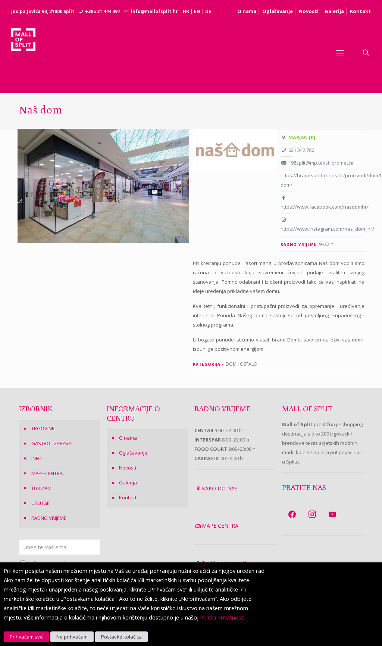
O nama (246, 11)
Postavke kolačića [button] (121, 636)
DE (208, 11)
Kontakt (360, 11)
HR (186, 11)
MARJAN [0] (301, 137)
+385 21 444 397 (102, 11)
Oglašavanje (277, 11)
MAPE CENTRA (47, 473)
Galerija (334, 11)
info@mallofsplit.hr (154, 11)
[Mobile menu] (340, 52)
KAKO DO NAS (220, 488)
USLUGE (40, 503)
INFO (36, 458)
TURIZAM (41, 488)
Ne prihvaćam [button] (72, 636)
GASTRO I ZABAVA (51, 443)
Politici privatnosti (222, 617)
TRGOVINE (42, 428)
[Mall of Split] (23, 52)
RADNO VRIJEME (48, 518)
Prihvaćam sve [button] (26, 636)
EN (197, 11)
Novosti (309, 11)
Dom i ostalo (241, 364)
